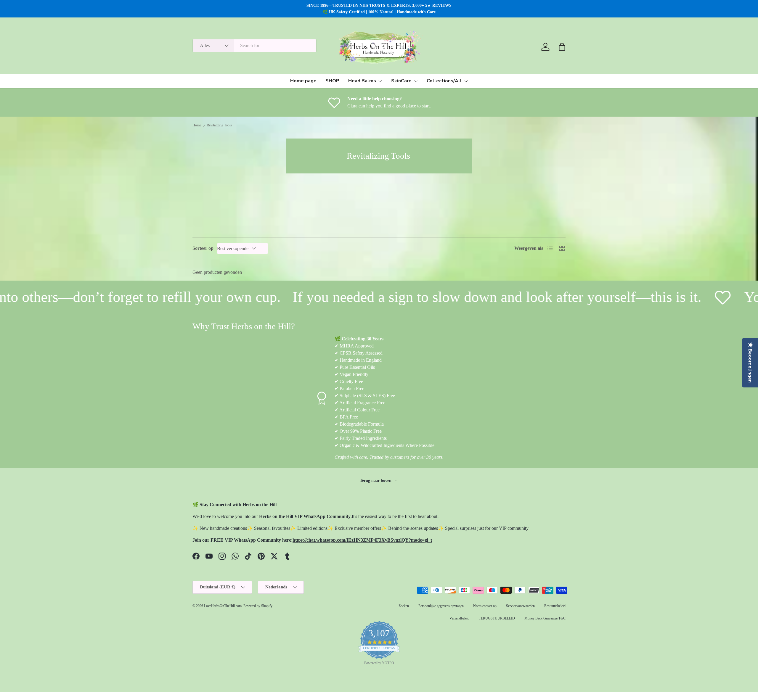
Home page (303, 81)
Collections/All (444, 81)
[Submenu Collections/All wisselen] (466, 81)
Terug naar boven (376, 480)
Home (196, 125)
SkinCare (401, 81)
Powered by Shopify (257, 606)
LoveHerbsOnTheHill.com (223, 606)
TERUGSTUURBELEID (497, 618)
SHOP (332, 81)
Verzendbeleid (459, 618)
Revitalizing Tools (219, 125)
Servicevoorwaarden (520, 606)
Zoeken (404, 606)
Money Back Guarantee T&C (545, 618)
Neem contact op (485, 606)
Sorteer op (202, 248)
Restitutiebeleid (555, 606)
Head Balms (362, 81)
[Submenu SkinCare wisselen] (415, 81)
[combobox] (254, 45)
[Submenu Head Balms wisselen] (380, 81)
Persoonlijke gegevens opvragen (441, 606)
